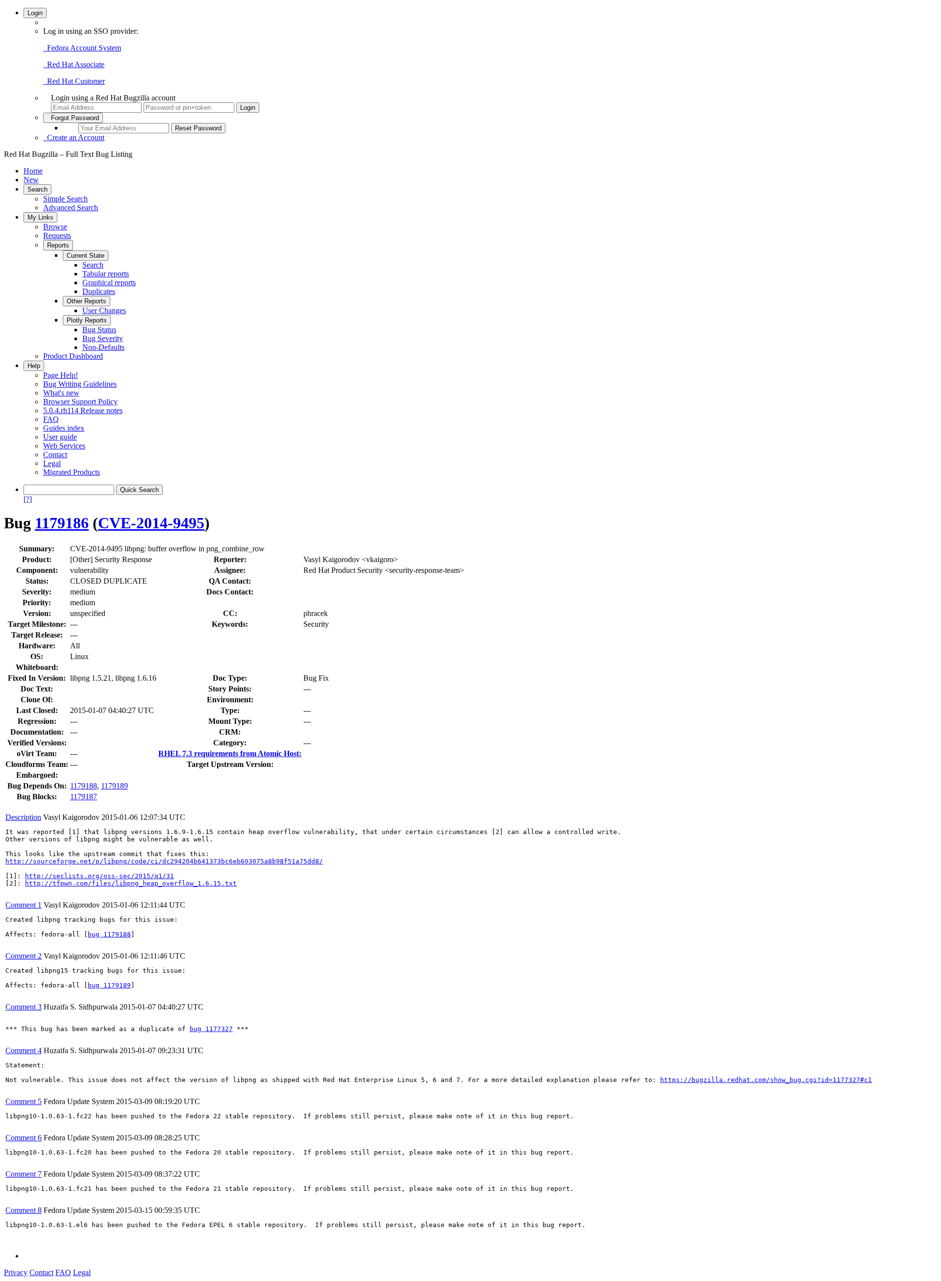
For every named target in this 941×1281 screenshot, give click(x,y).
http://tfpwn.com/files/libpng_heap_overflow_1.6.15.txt (131, 883)
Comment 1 (23, 905)
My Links (40, 217)
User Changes (104, 310)
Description (23, 817)
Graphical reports (109, 282)
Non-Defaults (103, 347)
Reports (58, 245)
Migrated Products (71, 472)
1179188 (83, 786)
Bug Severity (102, 338)
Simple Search (65, 199)
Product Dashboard (73, 356)
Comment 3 (23, 1007)
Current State (85, 255)
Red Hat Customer (74, 81)
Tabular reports (105, 274)
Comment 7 (23, 1174)
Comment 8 (23, 1210)
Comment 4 (23, 1050)
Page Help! (60, 375)
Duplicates (98, 291)
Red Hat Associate (73, 64)
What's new (61, 393)
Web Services (64, 446)
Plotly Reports (87, 320)
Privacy (15, 1272)
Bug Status (99, 329)
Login (35, 13)
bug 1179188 (109, 934)
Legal (52, 463)
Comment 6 (23, 1137)
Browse (55, 226)
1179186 (62, 523)
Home (33, 171)
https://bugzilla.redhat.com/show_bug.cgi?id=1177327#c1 (766, 1080)
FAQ (51, 419)
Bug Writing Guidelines (80, 384)
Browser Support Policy (80, 401)
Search (37, 189)
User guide (60, 437)
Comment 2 (23, 956)
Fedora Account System (82, 48)
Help (33, 366)
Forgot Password (73, 118)
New (31, 179)
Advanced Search (70, 207)
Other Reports (86, 301)
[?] (28, 499)
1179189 (114, 786)
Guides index (63, 428)
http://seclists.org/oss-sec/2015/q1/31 (99, 876)
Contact (55, 454)
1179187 (83, 796)
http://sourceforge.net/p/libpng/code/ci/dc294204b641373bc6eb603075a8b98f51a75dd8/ (164, 861)
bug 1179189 (109, 985)
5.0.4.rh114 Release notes (83, 410)
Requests (57, 235)
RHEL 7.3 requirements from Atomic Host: (229, 753)
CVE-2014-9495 (151, 523)
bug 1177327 (211, 1029)
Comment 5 (23, 1101)
